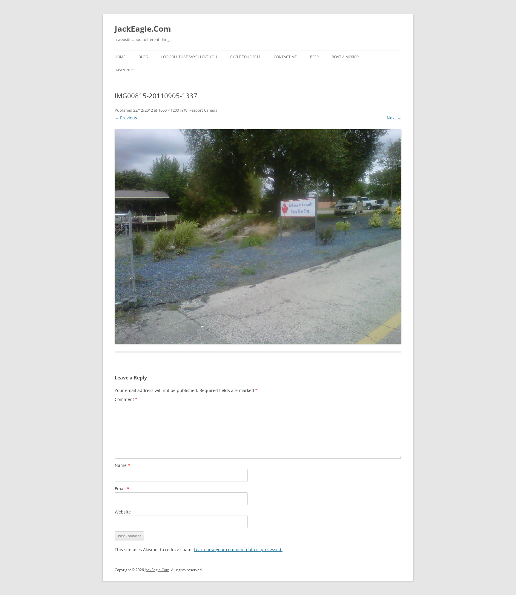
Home (120, 56)
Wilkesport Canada (200, 110)
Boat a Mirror (345, 56)
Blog (143, 56)
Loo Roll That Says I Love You (189, 56)
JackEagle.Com (143, 28)
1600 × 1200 (168, 110)
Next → (394, 118)
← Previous (126, 118)
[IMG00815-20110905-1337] (258, 236)
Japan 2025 (124, 70)
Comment (126, 399)
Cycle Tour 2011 (245, 56)
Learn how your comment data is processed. (238, 549)
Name (122, 465)
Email (122, 488)
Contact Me (285, 56)
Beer (314, 56)
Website (123, 512)
